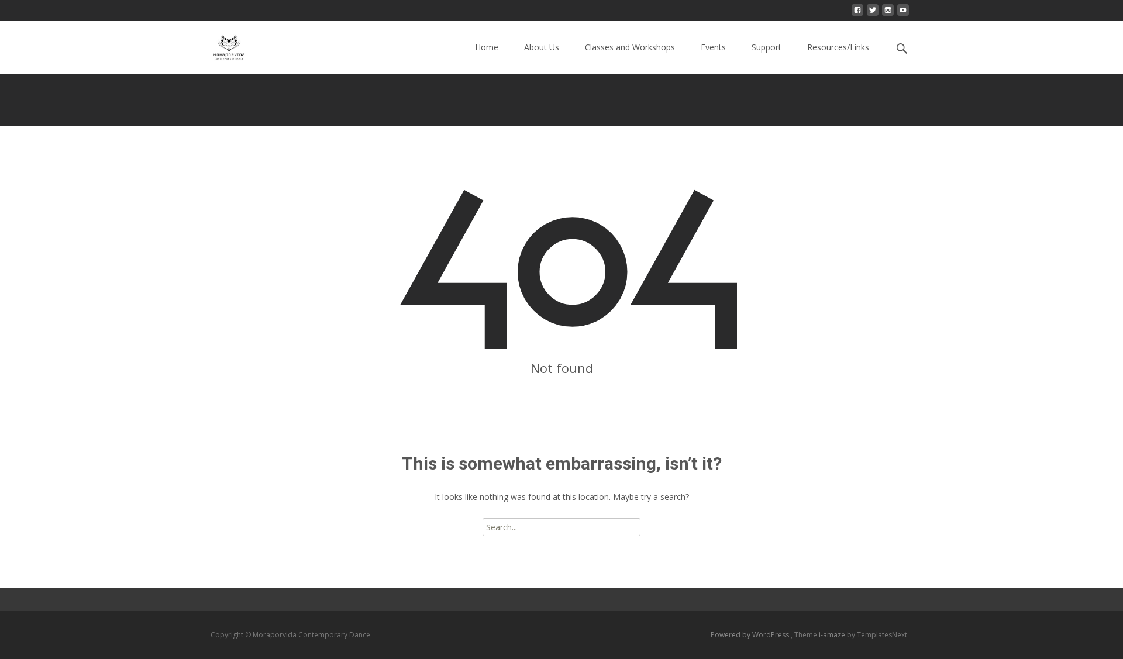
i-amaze (833, 635)
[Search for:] (902, 48)
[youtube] (903, 14)
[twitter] (873, 14)
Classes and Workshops (630, 47)
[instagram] (888, 14)
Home (486, 47)
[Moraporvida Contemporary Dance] (220, 44)
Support (766, 47)
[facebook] (857, 14)
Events (713, 47)
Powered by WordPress (751, 635)
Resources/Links (838, 47)
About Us (541, 47)
